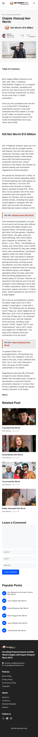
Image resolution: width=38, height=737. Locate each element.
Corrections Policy (9, 683)
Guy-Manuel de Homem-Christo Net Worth (20, 593)
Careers (5, 707)
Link (28, 34)
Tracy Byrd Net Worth (11, 428)
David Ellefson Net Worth (12, 455)
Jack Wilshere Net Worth (17, 623)
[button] (34, 3)
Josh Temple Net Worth (16, 601)
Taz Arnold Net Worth (11, 481)
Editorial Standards (9, 704)
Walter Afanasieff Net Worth (14, 508)
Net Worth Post (22, 728)
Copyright (6, 686)
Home (3, 14)
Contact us (6, 701)
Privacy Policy (7, 679)
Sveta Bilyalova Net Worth (17, 608)
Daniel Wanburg (10, 35)
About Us (5, 697)
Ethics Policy (7, 676)
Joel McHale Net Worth (16, 631)
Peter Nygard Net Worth (17, 616)
